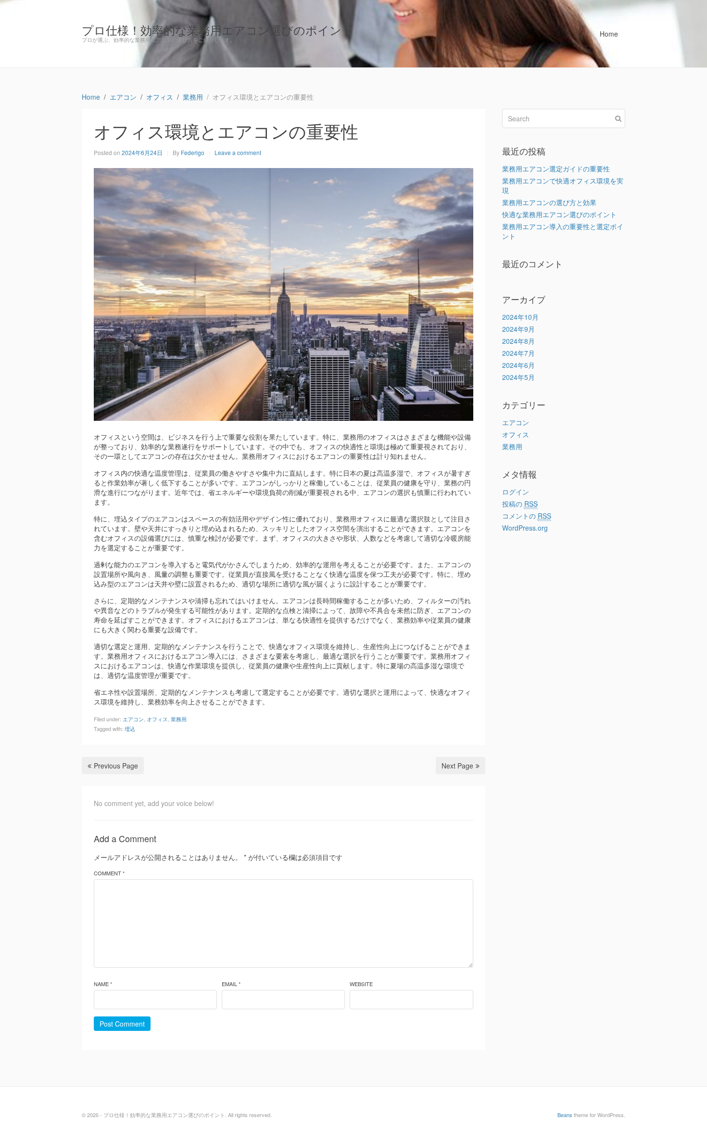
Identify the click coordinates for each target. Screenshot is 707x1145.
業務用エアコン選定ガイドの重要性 (556, 168)
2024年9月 (518, 329)
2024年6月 (518, 365)
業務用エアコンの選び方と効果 (549, 202)
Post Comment (122, 1023)
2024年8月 (518, 341)
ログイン (515, 491)
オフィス (157, 719)
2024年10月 (520, 317)
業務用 (179, 719)
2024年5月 (518, 377)
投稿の (520, 503)
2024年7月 (518, 353)
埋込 (130, 728)
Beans (564, 1115)
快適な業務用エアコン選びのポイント (559, 214)
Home (609, 34)
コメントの (526, 515)
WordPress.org (525, 528)
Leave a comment (238, 152)
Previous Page (116, 765)
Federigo (192, 152)
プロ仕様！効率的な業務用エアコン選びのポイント (218, 29)
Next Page (457, 765)
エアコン (133, 719)
